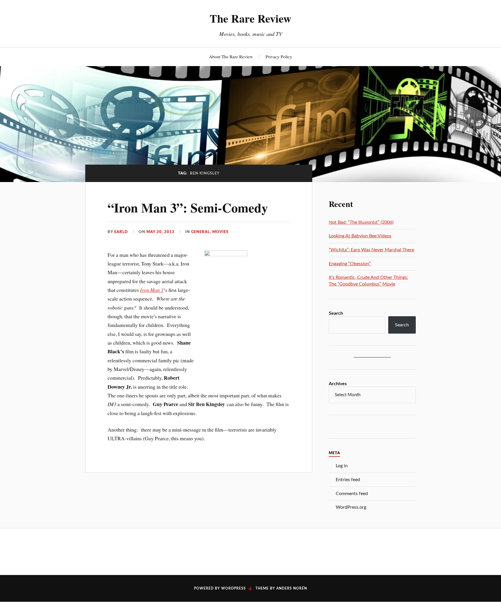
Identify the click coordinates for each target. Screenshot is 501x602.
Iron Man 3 (152, 289)
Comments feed (352, 493)
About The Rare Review (231, 56)
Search (336, 313)
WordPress (233, 588)
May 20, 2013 (160, 232)
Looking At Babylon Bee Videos (360, 236)
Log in (342, 465)
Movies (220, 232)
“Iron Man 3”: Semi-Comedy (188, 207)
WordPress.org (351, 507)
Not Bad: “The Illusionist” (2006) (361, 222)
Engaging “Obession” (350, 263)
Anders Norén (291, 588)
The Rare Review (250, 18)
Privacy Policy (279, 56)
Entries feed (348, 479)
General (200, 232)
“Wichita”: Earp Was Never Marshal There (371, 250)
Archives (338, 383)
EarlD (121, 232)
